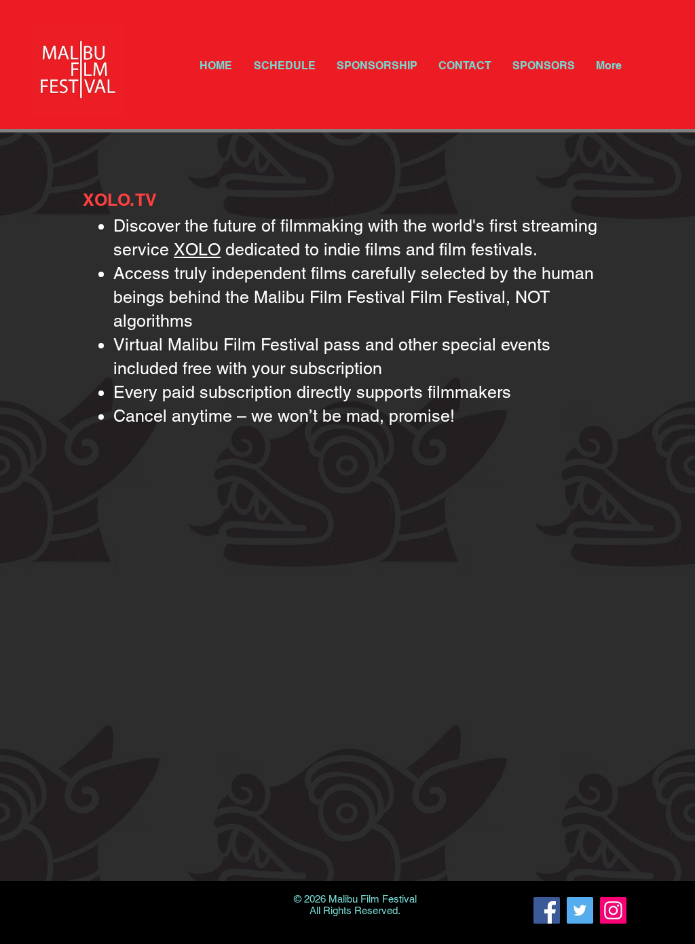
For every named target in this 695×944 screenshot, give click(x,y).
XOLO (197, 249)
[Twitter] (580, 910)
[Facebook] (546, 910)
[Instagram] (613, 910)
